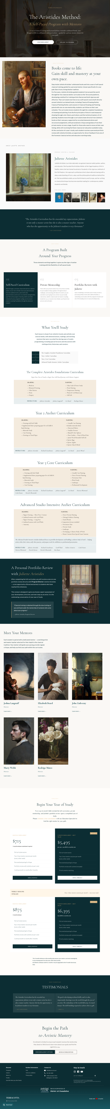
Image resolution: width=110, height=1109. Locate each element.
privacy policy (90, 1080)
